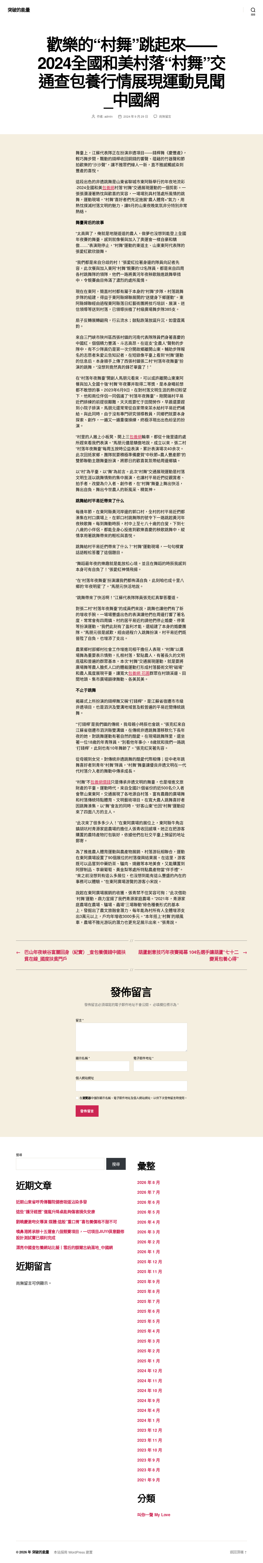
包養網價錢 (100, 782)
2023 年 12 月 (149, 1430)
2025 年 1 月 (148, 1361)
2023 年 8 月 (148, 1470)
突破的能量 (19, 9)
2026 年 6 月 (148, 1202)
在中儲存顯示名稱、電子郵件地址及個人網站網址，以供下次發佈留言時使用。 (133, 1098)
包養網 (108, 187)
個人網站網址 (85, 1078)
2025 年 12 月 (149, 1261)
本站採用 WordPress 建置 (73, 1552)
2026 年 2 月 (148, 1242)
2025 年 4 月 (148, 1331)
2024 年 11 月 (149, 1380)
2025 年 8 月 (148, 1291)
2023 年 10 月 (149, 1450)
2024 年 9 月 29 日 (135, 116)
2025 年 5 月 (148, 1321)
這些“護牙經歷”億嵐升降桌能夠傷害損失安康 (55, 1211)
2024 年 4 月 (148, 1410)
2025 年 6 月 (148, 1311)
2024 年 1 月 (148, 1420)
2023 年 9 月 (148, 1460)
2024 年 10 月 (149, 1390)
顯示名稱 (83, 1058)
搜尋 (19, 1155)
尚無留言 (165, 116)
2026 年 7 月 (148, 1192)
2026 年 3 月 (148, 1232)
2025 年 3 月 (148, 1341)
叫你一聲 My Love (153, 1514)
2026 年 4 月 (148, 1222)
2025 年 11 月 (149, 1271)
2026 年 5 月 (148, 1212)
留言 (80, 1020)
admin (108, 116)
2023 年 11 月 (149, 1440)
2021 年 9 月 (148, 1480)
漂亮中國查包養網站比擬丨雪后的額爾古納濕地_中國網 (64, 1247)
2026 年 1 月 (148, 1251)
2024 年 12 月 (149, 1370)
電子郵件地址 (143, 1058)
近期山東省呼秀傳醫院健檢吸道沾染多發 (51, 1201)
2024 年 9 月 (148, 1400)
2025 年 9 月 (148, 1281)
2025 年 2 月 (148, 1351)
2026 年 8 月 (148, 1182)
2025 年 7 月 (148, 1301)
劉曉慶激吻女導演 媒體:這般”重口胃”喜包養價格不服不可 (66, 1221)
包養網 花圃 (139, 673)
